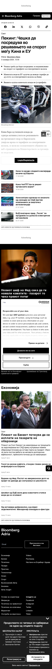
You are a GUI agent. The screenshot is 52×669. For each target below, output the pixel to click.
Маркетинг (5, 611)
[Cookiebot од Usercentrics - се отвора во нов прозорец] (38, 302)
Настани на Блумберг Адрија (38, 562)
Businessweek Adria (9, 583)
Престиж (5, 569)
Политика (5, 562)
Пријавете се (34, 665)
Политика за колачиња (11, 607)
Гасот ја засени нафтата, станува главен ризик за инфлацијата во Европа (26, 465)
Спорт (3, 579)
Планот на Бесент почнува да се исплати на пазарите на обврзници (25, 438)
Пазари (4, 566)
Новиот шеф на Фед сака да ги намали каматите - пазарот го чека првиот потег (24, 293)
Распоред (30, 559)
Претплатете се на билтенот (37, 544)
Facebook (30, 600)
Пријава (36, 16)
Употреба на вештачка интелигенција (11, 615)
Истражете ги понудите (38, 658)
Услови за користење (10, 597)
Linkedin (29, 611)
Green (3, 576)
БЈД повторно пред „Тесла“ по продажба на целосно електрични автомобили (33, 216)
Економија (10, 388)
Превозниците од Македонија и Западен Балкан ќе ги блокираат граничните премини (11, 371)
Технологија (6, 573)
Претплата (46, 16)
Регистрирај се (14, 659)
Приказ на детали (36, 343)
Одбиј (26, 365)
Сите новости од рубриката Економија (15, 227)
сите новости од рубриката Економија (15, 520)
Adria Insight (6, 590)
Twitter (28, 607)
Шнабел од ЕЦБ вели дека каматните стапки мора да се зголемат (23, 494)
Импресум (5, 600)
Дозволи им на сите (26, 351)
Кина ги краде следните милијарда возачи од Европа (33, 172)
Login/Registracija (26, 160)
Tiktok (28, 614)
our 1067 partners (18, 315)
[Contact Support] (49, 468)
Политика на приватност (11, 604)
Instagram (30, 604)
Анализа (4, 586)
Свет (3, 432)
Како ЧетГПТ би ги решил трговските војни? (28, 186)
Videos (28, 555)
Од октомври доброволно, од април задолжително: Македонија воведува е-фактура (25, 508)
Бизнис (4, 559)
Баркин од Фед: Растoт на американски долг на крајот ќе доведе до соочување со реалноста (25, 480)
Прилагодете (24, 358)
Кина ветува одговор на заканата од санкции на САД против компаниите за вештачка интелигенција (32, 201)
